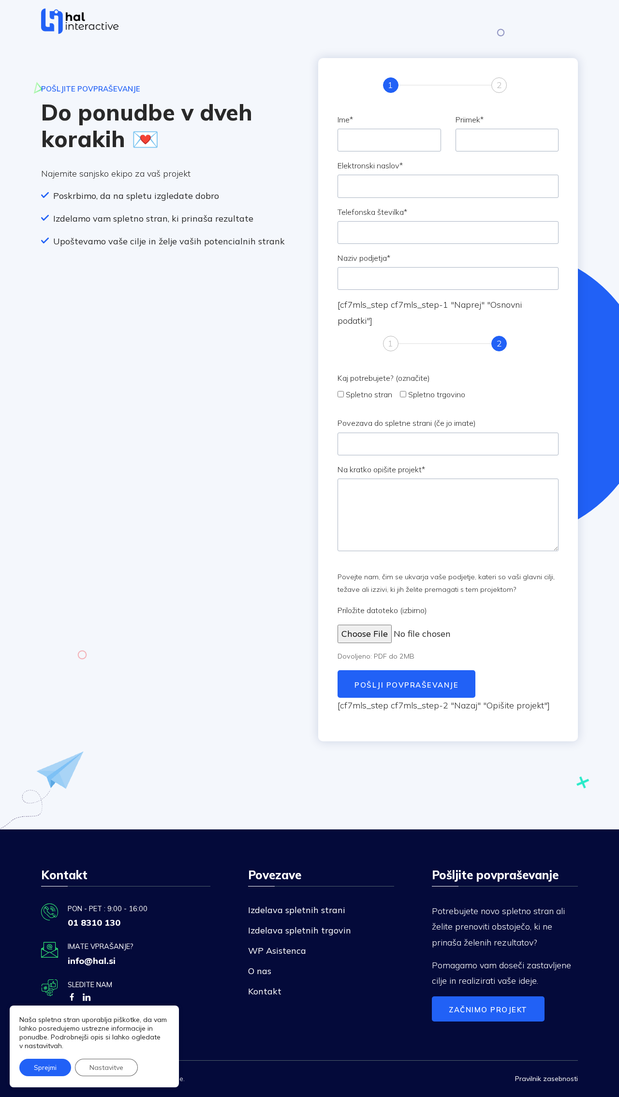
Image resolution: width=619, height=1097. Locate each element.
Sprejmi (45, 1067)
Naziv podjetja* (364, 258)
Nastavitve (106, 1067)
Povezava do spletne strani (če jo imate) (407, 423)
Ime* (345, 119)
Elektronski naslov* (370, 165)
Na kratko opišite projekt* (381, 469)
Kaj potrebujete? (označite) (384, 378)
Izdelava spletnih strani (296, 910)
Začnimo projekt (488, 1009)
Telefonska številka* (372, 212)
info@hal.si (92, 960)
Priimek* (470, 119)
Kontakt (264, 991)
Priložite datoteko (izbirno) (382, 610)
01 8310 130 (94, 922)
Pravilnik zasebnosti (546, 1078)
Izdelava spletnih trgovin (299, 930)
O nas (259, 971)
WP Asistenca (277, 950)
